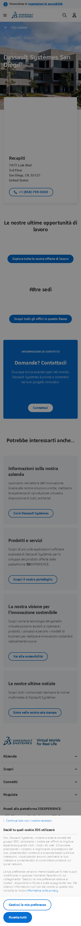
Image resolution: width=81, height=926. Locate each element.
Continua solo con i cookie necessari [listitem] (29, 820)
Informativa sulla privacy (42, 890)
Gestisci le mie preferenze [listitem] (27, 905)
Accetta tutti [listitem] (18, 917)
